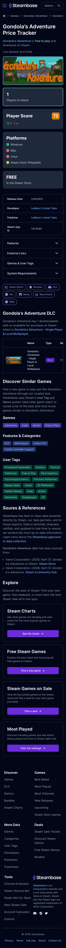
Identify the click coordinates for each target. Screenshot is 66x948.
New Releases (43, 800)
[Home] (4, 15)
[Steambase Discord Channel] (35, 913)
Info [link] (11, 294)
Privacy (9, 940)
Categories (11, 838)
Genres (9, 831)
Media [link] (26, 294)
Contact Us (54, 940)
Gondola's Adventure (17, 41)
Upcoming (41, 807)
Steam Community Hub (41, 572)
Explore (9, 919)
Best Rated (41, 779)
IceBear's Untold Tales (44, 208)
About (42, 940)
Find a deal (31, 711)
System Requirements (22, 273)
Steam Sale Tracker (47, 831)
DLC (7, 786)
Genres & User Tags (20, 263)
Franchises (11, 867)
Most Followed (44, 793)
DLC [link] (55, 287)
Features (13, 243)
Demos (9, 793)
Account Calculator (17, 912)
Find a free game (31, 670)
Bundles (9, 800)
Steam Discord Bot (16, 890)
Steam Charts (13, 807)
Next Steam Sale (15, 905)
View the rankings (30, 748)
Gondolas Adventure (35, 15)
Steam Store (47, 563)
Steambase (39, 885)
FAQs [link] (11, 301)
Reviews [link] (38, 287)
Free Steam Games (47, 850)
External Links (16, 253)
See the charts (31, 633)
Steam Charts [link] (16, 287)
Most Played (42, 786)
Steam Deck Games (47, 814)
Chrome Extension (16, 883)
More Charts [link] (46, 294)
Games (15, 15)
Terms (19, 940)
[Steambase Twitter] (46, 913)
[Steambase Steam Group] (40, 913)
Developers (11, 852)
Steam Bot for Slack (17, 898)
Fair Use (31, 940)
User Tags (11, 845)
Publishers (11, 859)
